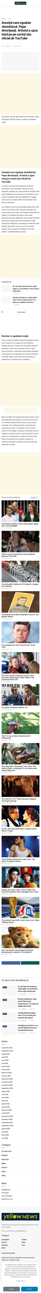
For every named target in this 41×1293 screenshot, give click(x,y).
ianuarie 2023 (6, 1076)
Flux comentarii (7, 1196)
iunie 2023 (5, 1060)
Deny (23, 1281)
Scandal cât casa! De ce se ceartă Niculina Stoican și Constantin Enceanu (28, 1027)
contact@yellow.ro (21, 1231)
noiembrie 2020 (7, 1119)
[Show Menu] (2, 3)
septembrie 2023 (7, 1051)
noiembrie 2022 (7, 1082)
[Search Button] (38, 3)
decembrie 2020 (7, 1116)
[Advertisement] (20, 11)
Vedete (4, 1167)
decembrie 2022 (7, 1079)
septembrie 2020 (7, 1125)
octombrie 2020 (7, 1122)
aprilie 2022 (6, 1104)
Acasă (3, 18)
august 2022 (6, 1091)
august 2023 (6, 1054)
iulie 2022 (5, 1094)
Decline (11, 1289)
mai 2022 (5, 1101)
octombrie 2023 (7, 1048)
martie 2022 (6, 1107)
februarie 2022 (7, 1110)
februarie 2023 (7, 1073)
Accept (18, 1281)
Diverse (5, 1155)
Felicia (8, 46)
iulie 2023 (5, 1057)
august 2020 (6, 1129)
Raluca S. (24, 994)
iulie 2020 (5, 1132)
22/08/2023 (32, 1020)
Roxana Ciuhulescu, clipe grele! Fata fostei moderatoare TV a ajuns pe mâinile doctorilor (25, 300)
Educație (5, 1159)
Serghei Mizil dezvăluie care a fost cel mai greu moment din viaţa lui (27, 1015)
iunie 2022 (5, 1097)
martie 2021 (6, 1113)
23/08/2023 (16, 304)
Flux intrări (5, 1193)
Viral (4, 1175)
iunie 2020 (5, 1135)
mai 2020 (5, 1138)
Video (4, 1171)
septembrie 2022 (7, 1088)
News (9, 18)
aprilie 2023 (6, 1066)
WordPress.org (7, 1199)
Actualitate (7, 1151)
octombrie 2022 (7, 1085)
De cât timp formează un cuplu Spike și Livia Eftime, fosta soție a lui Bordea (26, 288)
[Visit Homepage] (20, 3)
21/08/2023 (32, 1033)
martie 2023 (6, 1069)
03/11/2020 (16, 46)
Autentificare (6, 1190)
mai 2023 (5, 1063)
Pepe (11, 189)
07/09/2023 (16, 293)
